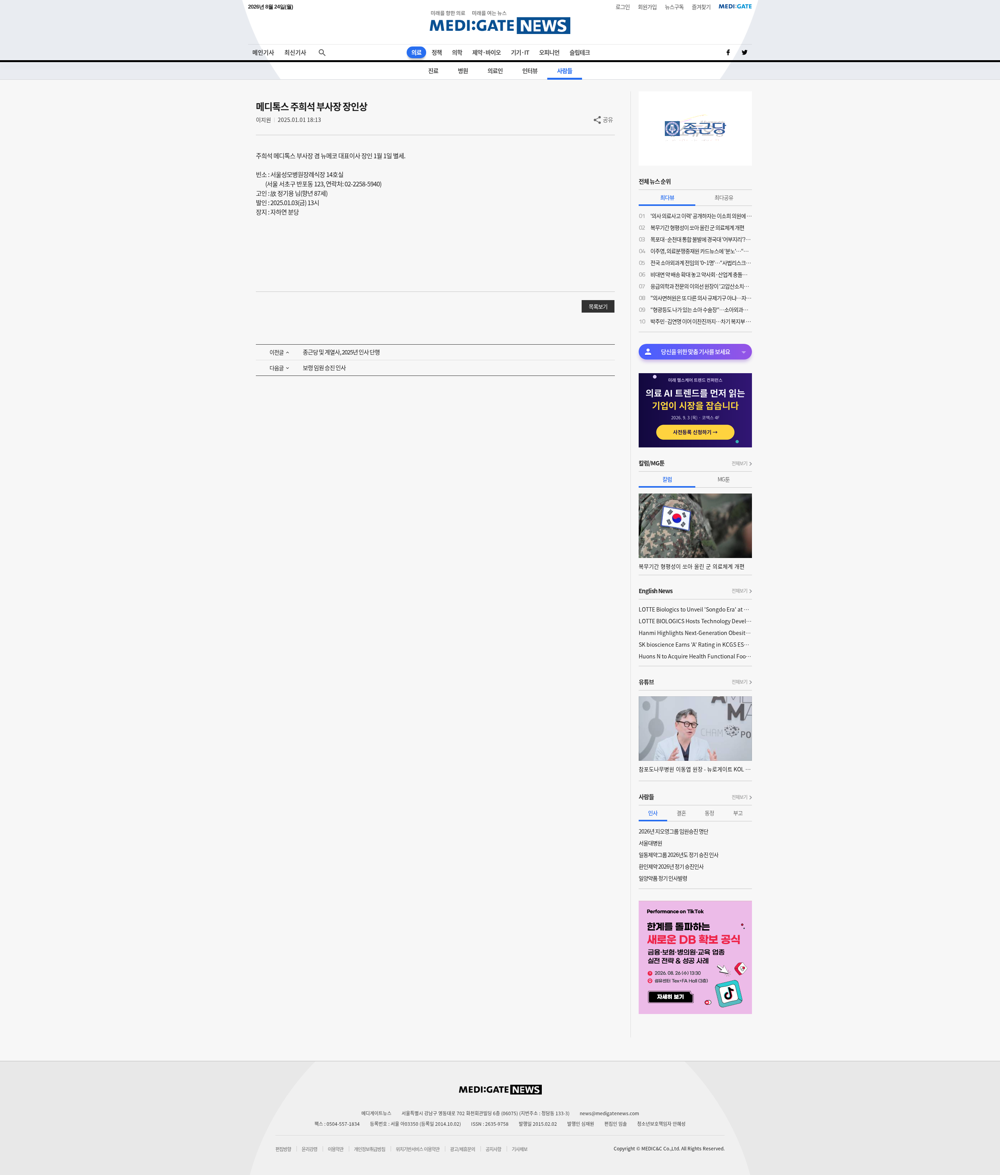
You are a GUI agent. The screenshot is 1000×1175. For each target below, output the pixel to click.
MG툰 (724, 479)
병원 (463, 70)
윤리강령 (309, 1149)
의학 (457, 52)
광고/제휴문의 (462, 1149)
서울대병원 (650, 843)
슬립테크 (580, 52)
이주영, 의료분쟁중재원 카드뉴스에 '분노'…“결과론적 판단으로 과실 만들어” (701, 251)
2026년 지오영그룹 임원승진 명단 (673, 831)
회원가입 (647, 6)
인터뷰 (530, 70)
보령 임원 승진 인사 (324, 367)
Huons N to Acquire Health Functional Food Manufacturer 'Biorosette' (695, 656)
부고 (738, 813)
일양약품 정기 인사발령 (663, 878)
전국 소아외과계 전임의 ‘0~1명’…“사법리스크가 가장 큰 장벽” (701, 262)
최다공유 (723, 197)
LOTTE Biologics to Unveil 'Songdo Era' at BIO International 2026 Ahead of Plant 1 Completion (695, 609)
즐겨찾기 (701, 6)
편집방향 (283, 1149)
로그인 (623, 6)
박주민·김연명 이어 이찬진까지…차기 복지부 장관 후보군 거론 (701, 321)
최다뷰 (667, 197)
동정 (709, 813)
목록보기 (598, 306)
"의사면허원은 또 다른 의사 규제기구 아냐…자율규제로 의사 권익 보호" (701, 298)
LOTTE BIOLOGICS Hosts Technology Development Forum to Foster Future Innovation (695, 621)
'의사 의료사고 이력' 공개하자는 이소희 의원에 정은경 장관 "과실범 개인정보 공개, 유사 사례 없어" (701, 216)
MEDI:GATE (735, 6)
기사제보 (519, 1149)
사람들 (564, 70)
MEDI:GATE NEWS (500, 22)
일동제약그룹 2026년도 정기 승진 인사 (678, 854)
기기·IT (520, 52)
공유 (608, 119)
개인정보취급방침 (369, 1149)
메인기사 (263, 52)
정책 (437, 52)
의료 (416, 52)
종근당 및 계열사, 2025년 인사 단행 (341, 352)
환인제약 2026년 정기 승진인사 (671, 866)
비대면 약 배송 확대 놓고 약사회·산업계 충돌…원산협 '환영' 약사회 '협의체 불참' (701, 274)
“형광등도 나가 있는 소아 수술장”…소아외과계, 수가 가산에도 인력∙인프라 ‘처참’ (701, 309)
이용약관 (335, 1149)
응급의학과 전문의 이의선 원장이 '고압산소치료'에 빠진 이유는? (701, 286)
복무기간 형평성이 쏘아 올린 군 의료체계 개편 (697, 227)
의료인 (495, 70)
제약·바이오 (486, 52)
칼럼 (667, 479)
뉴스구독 (674, 6)
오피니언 (549, 52)
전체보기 (739, 463)
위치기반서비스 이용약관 (417, 1149)
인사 (652, 813)
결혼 (681, 813)
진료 (433, 70)
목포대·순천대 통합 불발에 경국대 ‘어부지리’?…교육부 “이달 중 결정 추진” (701, 239)
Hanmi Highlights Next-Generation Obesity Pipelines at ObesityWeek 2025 (695, 633)
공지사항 (493, 1149)
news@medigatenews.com (609, 1113)
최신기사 (295, 52)
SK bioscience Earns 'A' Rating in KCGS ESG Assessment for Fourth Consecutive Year (695, 644)
